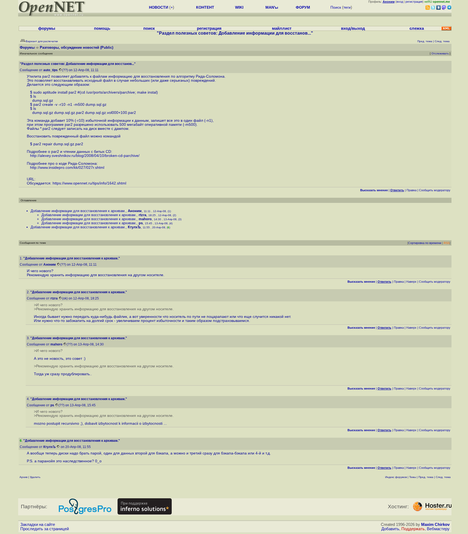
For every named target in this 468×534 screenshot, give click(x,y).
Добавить (390, 529)
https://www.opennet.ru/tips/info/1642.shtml (89, 183)
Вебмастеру (438, 529)
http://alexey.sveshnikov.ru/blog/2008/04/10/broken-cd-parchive (84, 156)
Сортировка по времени (424, 243)
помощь (102, 28)
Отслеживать (440, 53)
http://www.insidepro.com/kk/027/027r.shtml (67, 168)
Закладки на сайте (37, 524)
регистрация (413, 1)
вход (399, 1)
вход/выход (353, 28)
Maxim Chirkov (435, 524)
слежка (417, 28)
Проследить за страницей (44, 529)
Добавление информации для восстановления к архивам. (78, 211)
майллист (281, 28)
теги (347, 7)
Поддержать (413, 529)
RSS (447, 243)
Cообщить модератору (434, 190)
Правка (412, 190)
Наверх (411, 281)
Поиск (335, 7)
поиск (149, 28)
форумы (46, 28)
